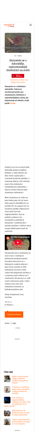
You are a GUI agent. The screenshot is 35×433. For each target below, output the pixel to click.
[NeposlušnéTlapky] (9, 26)
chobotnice (14, 80)
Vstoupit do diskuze (14, 314)
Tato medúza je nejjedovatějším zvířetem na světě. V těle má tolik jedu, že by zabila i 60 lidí (17, 402)
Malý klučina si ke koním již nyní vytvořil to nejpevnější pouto (20, 413)
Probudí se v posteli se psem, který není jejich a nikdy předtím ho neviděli (20, 390)
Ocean (12, 103)
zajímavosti (15, 82)
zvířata (22, 82)
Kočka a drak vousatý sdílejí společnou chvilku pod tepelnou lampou (20, 380)
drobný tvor (23, 80)
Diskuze (10, 305)
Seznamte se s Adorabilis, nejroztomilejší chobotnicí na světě (18, 65)
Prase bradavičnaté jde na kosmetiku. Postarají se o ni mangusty (21, 422)
